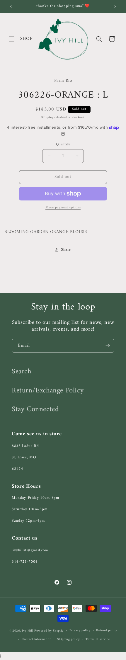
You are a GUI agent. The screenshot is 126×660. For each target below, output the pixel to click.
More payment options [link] (63, 207)
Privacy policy (80, 630)
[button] (11, 39)
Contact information (36, 639)
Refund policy (106, 630)
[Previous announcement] (10, 6)
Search (21, 371)
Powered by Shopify (49, 630)
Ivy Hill (28, 630)
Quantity (63, 144)
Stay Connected (35, 409)
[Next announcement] (115, 6)
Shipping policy (68, 639)
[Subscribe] (107, 346)
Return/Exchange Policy (48, 390)
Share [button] (66, 249)
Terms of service (98, 639)
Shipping (47, 117)
